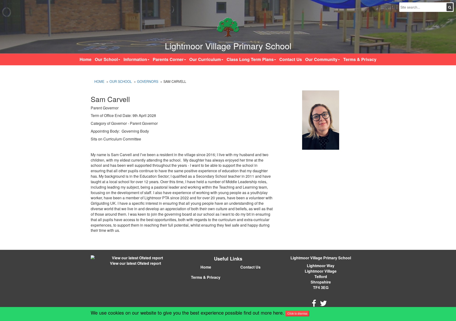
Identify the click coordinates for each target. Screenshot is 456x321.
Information (135, 59)
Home (85, 59)
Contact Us (290, 59)
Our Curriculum (205, 59)
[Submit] (449, 7)
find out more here (263, 312)
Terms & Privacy (359, 59)
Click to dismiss (297, 313)
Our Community (321, 59)
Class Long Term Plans (250, 59)
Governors (147, 81)
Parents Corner (168, 59)
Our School (106, 59)
